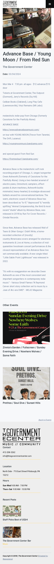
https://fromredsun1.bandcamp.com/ (20, 159)
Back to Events (44, 420)
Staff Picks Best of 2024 (15, 519)
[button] (50, 4)
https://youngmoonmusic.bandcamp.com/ (23, 143)
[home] (9, 4)
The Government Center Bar (17, 540)
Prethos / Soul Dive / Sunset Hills (21, 402)
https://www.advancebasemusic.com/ (21, 129)
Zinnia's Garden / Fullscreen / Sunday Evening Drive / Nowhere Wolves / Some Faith (24, 351)
